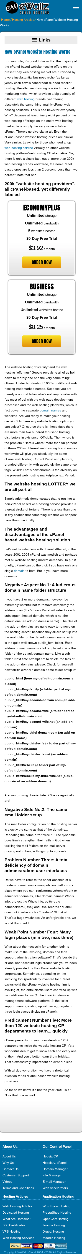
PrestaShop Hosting (57, 1212)
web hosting (26, 99)
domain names (50, 410)
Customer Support (16, 1175)
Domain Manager (55, 1169)
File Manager (52, 1175)
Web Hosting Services (18, 1238)
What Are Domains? (17, 1219)
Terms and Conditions (18, 1188)
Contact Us (10, 1169)
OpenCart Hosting (56, 1219)
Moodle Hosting (54, 1238)
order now (42, 262)
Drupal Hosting (53, 1231)
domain (19, 571)
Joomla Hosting (54, 1225)
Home (5, 19)
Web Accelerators (55, 1188)
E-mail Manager (54, 1181)
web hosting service (19, 148)
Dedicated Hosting (16, 1212)
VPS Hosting (11, 1231)
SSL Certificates (14, 1225)
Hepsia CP (50, 1156)
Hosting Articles (23, 19)
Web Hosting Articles (17, 1206)
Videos (7, 1181)
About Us (9, 1156)
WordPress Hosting (56, 1206)
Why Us (8, 1162)
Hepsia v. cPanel (55, 1162)
